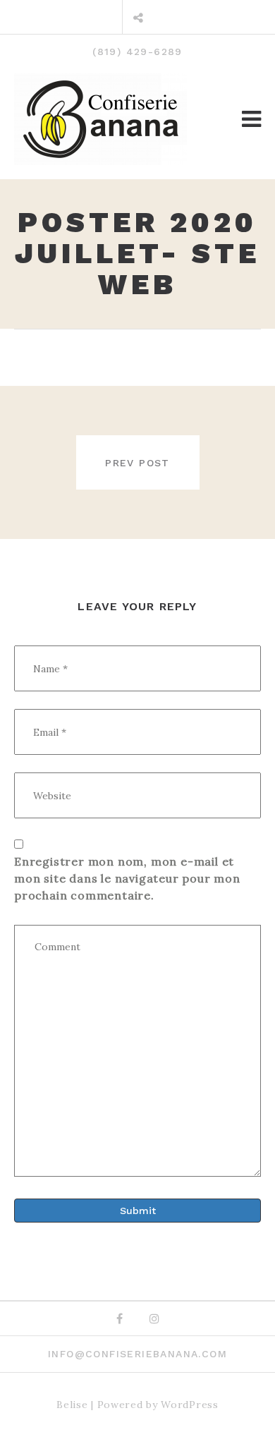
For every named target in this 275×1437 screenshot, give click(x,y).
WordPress (189, 1404)
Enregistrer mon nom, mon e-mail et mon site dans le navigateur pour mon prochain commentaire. (127, 878)
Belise (71, 1404)
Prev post (137, 462)
